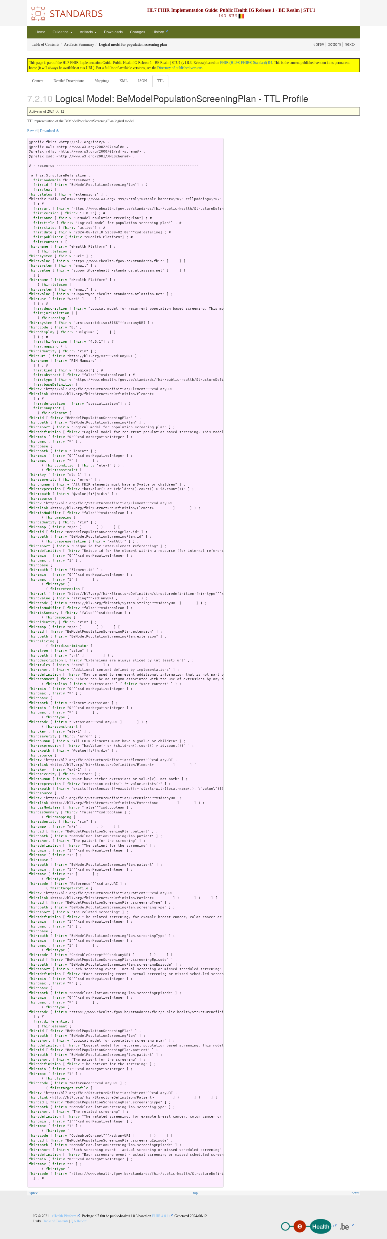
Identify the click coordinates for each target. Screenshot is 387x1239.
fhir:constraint (62, 470)
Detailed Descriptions (69, 81)
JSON (142, 81)
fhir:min (37, 437)
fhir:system (40, 256)
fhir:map (37, 527)
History (158, 31)
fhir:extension (65, 589)
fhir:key (37, 475)
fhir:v (60, 185)
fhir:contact (46, 242)
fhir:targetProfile (69, 888)
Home (40, 31)
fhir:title (43, 223)
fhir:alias (56, 684)
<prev (318, 44)
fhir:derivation (49, 404)
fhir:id (40, 185)
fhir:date (42, 232)
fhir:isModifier (45, 513)
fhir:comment (41, 679)
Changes (137, 31)
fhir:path (38, 422)
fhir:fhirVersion (50, 342)
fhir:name (42, 218)
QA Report (78, 1221)
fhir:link (38, 394)
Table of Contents (55, 1221)
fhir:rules (39, 665)
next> (350, 44)
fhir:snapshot (47, 408)
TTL (160, 81)
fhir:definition (45, 432)
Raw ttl (32, 131)
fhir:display (41, 332)
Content (37, 81)
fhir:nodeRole (47, 180)
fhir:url (41, 209)
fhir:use (37, 299)
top (195, 1193)
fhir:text (42, 190)
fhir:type (42, 380)
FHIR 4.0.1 (160, 1216)
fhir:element (54, 413)
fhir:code (38, 327)
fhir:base (38, 446)
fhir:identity (43, 351)
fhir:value (39, 261)
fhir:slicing (41, 641)
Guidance (61, 31)
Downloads (113, 31)
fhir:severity (43, 480)
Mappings (102, 81)
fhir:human (39, 484)
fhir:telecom (54, 251)
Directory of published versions (180, 68)
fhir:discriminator (69, 646)
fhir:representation (66, 541)
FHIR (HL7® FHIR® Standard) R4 (246, 63)
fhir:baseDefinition (53, 385)
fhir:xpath (39, 494)
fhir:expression (45, 489)
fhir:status (40, 194)
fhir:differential (51, 1021)
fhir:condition (61, 465)
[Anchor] (312, 98)
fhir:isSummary (44, 613)
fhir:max (37, 441)
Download (47, 131)
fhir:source (40, 499)
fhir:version (46, 213)
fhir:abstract (47, 375)
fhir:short (39, 427)
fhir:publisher (48, 237)
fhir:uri (37, 356)
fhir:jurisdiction (51, 313)
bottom (334, 44)
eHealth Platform (64, 1216)
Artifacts (87, 31)
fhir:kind (42, 370)
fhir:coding (53, 318)
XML (123, 81)
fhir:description (50, 309)
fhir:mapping (46, 346)
